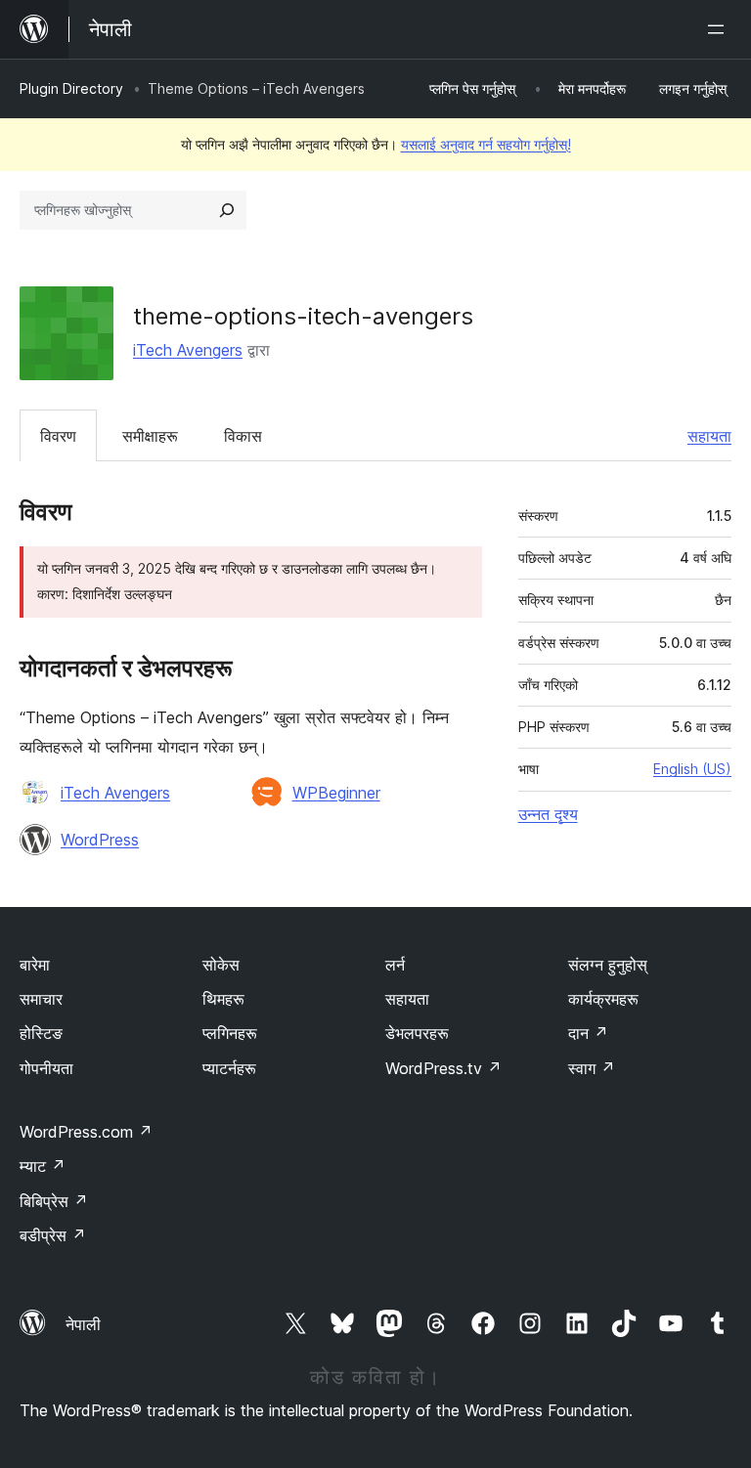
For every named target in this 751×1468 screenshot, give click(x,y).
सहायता (709, 436)
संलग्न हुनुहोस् (607, 964)
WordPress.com (86, 1132)
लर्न (395, 964)
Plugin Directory (71, 88)
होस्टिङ (41, 1033)
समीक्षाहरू (150, 436)
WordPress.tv (443, 1068)
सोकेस (221, 964)
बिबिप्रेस (54, 1201)
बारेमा (35, 964)
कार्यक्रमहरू (603, 999)
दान (588, 1033)
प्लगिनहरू (229, 1033)
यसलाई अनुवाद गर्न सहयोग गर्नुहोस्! (486, 144)
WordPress (100, 839)
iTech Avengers (188, 350)
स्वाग (591, 1068)
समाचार (41, 999)
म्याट (43, 1166)
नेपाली (83, 1324)
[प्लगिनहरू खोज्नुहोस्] (226, 210)
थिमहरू (223, 999)
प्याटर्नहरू (229, 1068)
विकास (243, 436)
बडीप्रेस (53, 1235)
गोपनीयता (46, 1068)
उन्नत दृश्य (548, 814)
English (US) (692, 768)
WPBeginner (336, 792)
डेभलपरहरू (417, 1033)
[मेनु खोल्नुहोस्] (719, 29)
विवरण (58, 436)
